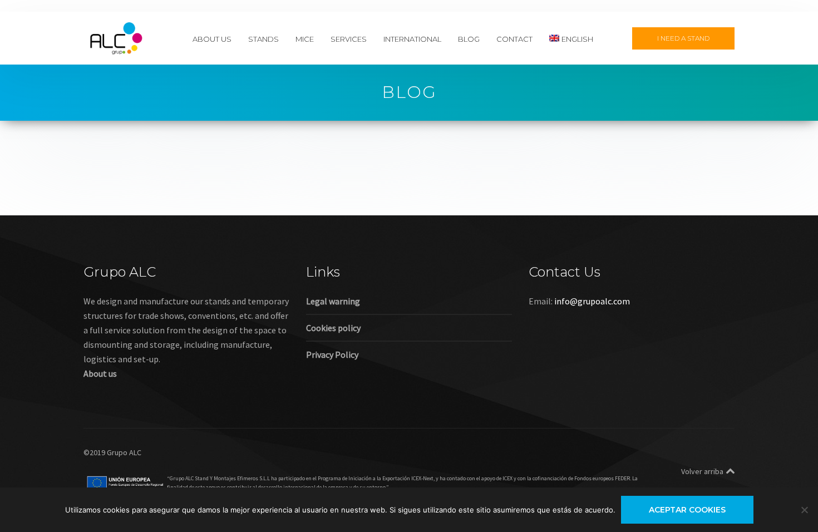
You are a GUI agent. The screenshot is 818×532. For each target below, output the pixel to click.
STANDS (263, 38)
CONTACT (514, 38)
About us (100, 373)
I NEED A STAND (683, 38)
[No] (804, 509)
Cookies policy (333, 327)
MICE (304, 38)
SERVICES (349, 38)
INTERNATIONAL (412, 38)
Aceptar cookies (687, 510)
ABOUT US (212, 38)
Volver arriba (702, 471)
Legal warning (333, 301)
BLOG (469, 38)
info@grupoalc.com (592, 301)
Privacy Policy (332, 354)
